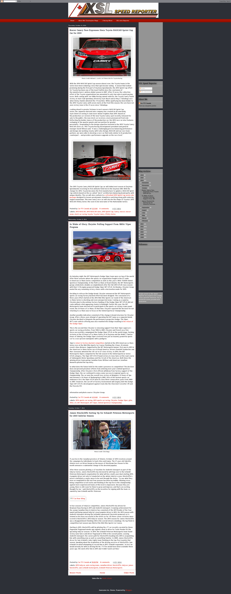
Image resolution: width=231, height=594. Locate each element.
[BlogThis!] (115, 209)
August (144, 210)
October (145, 188)
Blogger (129, 590)
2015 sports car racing (101, 400)
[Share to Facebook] (118, 209)
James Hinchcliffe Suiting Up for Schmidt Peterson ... (149, 202)
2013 (142, 224)
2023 (142, 175)
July (143, 213)
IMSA (72, 403)
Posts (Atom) (107, 578)
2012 (142, 227)
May (143, 216)
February (145, 221)
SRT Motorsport (83, 403)
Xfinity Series (110, 214)
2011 (142, 229)
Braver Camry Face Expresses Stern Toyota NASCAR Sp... (150, 191)
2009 (142, 235)
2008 (142, 237)
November (145, 186)
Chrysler (114, 400)
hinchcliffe (117, 565)
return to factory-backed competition (89, 343)
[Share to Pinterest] (120, 209)
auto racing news (92, 565)
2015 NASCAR (81, 212)
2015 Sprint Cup (107, 212)
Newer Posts (75, 572)
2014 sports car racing (84, 400)
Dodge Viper (123, 400)
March (144, 218)
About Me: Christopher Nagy (88, 21)
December (145, 183)
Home (72, 21)
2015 (142, 178)
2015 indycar (80, 565)
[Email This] (113, 209)
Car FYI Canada (84, 209)
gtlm (130, 400)
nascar (122, 212)
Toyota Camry (99, 214)
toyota (90, 214)
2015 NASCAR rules (94, 212)
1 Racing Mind (107, 21)
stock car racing (81, 214)
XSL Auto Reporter (122, 21)
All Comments (146, 92)
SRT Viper (93, 403)
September (146, 208)
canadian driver (106, 565)
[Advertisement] (146, 50)
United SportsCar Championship (110, 403)
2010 (142, 232)
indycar (125, 565)
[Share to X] (116, 209)
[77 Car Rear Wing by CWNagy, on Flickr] (78, 498)
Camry (116, 212)
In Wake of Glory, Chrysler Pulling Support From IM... (148, 197)
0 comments (104, 209)
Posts (143, 88)
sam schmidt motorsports (88, 568)
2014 (142, 181)
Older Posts (129, 572)
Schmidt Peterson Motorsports (110, 568)
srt (75, 403)
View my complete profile (147, 106)
